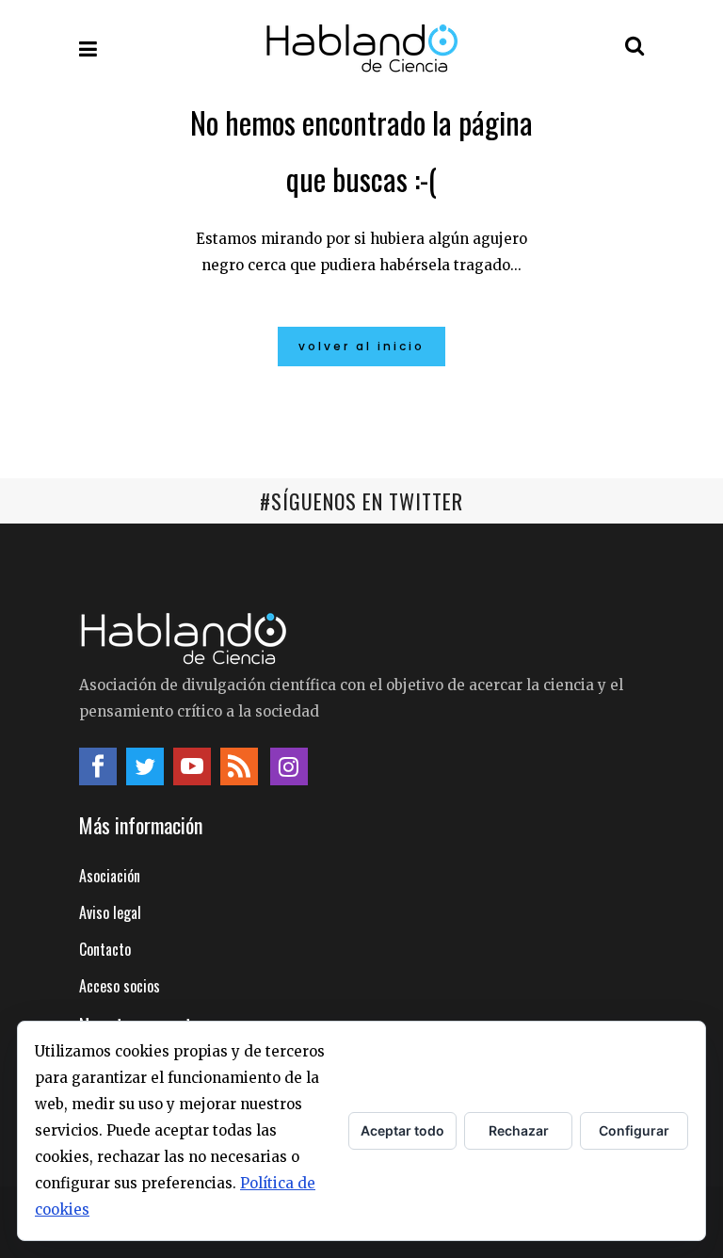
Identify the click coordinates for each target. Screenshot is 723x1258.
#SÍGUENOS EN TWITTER (361, 501)
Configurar (634, 1130)
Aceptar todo (402, 1130)
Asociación (109, 875)
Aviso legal (110, 912)
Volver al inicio (361, 346)
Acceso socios (119, 986)
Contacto (105, 949)
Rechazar (519, 1130)
